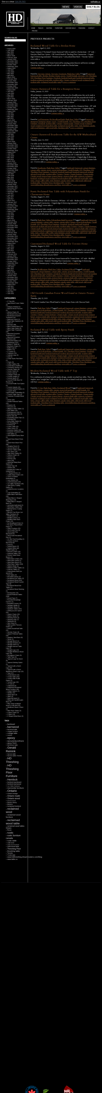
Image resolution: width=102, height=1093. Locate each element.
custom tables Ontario (67, 222)
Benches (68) (11, 324)
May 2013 (10, 268)
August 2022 (11, 90)
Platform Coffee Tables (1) (15, 567)
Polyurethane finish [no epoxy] (62, 220)
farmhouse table (12, 745)
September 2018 (12, 170)
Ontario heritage (12, 793)
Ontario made (13, 796)
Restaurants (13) (12, 593)
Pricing (34, 31)
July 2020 (10, 134)
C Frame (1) (11, 351)
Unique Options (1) (13, 691)
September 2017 (12, 191)
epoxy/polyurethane (15, 741)
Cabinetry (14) (12, 353)
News (66, 7)
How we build (70, 28)
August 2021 (11, 111)
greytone (81, 76)
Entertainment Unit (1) (14, 412)
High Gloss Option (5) (14, 453)
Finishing (81, 28)
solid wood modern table (62, 321)
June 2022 (10, 93)
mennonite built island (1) (15, 505)
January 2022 (11, 102)
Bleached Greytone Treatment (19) (13, 338)
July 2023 (10, 70)
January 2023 (11, 81)
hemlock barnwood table (85, 78)
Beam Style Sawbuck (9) (15, 321)
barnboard (11, 724)
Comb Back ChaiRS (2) (14, 366)
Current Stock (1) (13, 378)
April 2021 (10, 118)
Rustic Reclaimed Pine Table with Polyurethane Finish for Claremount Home (60, 193)
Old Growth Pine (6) (13, 530)
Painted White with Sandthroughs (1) (12, 549)
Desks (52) (11, 400)
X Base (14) (11, 714)
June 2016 (10, 215)
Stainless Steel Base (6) (15, 637)
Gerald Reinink (11, 749)
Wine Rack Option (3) (14, 710)
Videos (78, 7)
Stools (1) (10, 639)
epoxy (11, 738)
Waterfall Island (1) (13, 698)
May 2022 (10, 95)
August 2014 (11, 243)
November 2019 (12, 147)
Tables (40, 28)
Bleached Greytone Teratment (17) (13, 334)
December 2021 (12, 104)
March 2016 (11, 220)
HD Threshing (13, 20)
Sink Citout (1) (11, 623)
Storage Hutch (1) (13, 644)
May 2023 (10, 73)
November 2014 (12, 238)
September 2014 (12, 241)
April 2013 (10, 270)
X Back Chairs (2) (13, 712)
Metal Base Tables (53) (14, 507)
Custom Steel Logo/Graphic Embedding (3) (15, 391)
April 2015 (10, 229)
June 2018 (10, 175)
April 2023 (10, 75)
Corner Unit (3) (12, 373)
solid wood (10, 843)
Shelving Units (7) (13, 619)
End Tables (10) (12, 410)
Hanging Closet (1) (13, 446)
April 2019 (10, 159)
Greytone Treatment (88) (15, 432)
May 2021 (10, 116)
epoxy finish (12, 743)
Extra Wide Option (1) (14, 421)
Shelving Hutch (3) (13, 617)
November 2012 (12, 279)
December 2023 (12, 61)
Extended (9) (11, 419)
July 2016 (10, 213)
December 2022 (12, 82)
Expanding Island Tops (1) (15, 417)
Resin (9, 830)
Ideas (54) (10, 460)
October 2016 (11, 208)
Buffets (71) (11, 349)
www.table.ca (12, 859)
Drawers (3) (11, 405)
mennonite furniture (15, 788)
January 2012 (11, 290)
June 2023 (10, 72)
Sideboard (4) (11, 621)
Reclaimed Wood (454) (14, 580)
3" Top (40, 388)
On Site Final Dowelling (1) (15, 539)
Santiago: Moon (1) (13, 607)
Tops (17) (10, 673)
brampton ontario (45, 121)
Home (33, 28)
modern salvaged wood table (49, 226)
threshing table (13, 851)
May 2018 (10, 177)
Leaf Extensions (43, 119)
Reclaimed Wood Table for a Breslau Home (53, 45)
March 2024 (11, 56)
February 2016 (12, 222)
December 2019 (12, 145)
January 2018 (11, 184)
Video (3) (10, 696)
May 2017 (10, 197)
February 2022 (12, 100)
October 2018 (11, 168)
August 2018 (11, 172)
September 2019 (12, 150)
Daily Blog (93, 7)
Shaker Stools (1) (13, 616)
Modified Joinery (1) (13, 518)
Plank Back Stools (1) (14, 560)
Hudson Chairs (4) (13, 455)
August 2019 (11, 152)
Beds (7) (10, 323)
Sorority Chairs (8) (13, 632)
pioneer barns (11, 800)
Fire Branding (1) (12, 423)
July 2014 (10, 245)
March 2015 (11, 231)
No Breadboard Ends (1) (15, 523)
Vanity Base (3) (12, 694)
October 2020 (11, 129)
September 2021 (12, 109)
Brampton (34, 121)
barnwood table (12, 729)
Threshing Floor (14, 849)
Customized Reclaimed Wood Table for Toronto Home (59, 243)
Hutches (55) (11, 458)
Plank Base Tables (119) (15, 564)
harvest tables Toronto (14, 755)
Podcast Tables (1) (13, 569)
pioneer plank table (71, 176)
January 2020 (11, 143)
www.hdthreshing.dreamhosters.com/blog (24, 857)
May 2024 (10, 52)
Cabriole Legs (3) (12, 355)
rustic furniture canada (87, 126)
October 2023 (11, 64)
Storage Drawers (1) (14, 643)
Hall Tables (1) (12, 434)
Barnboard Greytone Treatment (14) (13, 316)
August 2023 (11, 68)
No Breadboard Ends (57, 119)
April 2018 (10, 179)
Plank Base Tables (73, 74)
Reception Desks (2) (14, 576)
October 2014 (11, 240)
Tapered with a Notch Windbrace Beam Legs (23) (15, 670)
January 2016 (11, 224)
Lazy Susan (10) (12, 480)
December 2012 (12, 277)
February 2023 (12, 79)
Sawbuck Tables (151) (14, 609)
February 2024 (12, 57)
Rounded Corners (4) (14, 603)
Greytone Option (43, 74)
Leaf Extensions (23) (14, 482)
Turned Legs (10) (13, 682)
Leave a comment (69, 82)
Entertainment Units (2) (14, 414)
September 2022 (12, 88)
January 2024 (11, 59)
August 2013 (11, 265)
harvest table (11, 754)
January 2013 (11, 275)
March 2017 (11, 200)
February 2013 (12, 274)
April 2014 (10, 250)
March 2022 (11, 98)
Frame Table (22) (12, 426)
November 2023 (12, 63)
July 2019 (10, 154)
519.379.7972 (20, 2)
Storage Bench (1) (13, 641)
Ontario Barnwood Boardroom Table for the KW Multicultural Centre (63, 136)
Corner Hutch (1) (12, 371)
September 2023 (12, 66)
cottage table (12, 733)
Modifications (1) (12, 516)
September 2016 (12, 209)
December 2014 (12, 236)
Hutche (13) (11, 457)
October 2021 (11, 107)
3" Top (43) (10, 301)
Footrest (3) (11, 424)
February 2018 (12, 182)
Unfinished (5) (11, 685)
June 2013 (10, 266)
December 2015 (12, 225)
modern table (58, 80)
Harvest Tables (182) (14, 450)
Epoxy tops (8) (12, 416)
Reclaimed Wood (68, 269)
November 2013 (12, 259)
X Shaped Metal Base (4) (15, 716)
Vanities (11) (11, 693)
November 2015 (12, 227)
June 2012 (10, 288)
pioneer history (12, 802)
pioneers (10, 804)
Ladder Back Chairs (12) (15, 475)
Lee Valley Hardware (13, 786)
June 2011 (10, 293)
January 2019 (11, 163)
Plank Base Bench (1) (14, 562)
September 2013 (12, 263)
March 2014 (11, 252)
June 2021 (10, 115)
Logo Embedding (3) (13, 492)
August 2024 (11, 48)
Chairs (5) (10, 362)
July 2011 (10, 292)
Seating (49, 28)
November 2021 (12, 106)
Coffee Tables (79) (13, 364)
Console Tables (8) (13, 369)
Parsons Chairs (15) (13, 551)
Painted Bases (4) (13, 546)
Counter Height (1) (13, 376)
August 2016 (11, 211)
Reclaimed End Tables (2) (15, 578)
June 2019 (10, 156)
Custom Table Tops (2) (14, 394)
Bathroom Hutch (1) (13, 319)
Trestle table (11, 855)
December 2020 (12, 125)
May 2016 (10, 216)
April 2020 (10, 140)
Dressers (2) (11, 407)
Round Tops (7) (12, 598)
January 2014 (11, 256)
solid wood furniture (13, 844)
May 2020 (10, 138)
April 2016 (10, 218)
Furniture (59, 28)
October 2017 (11, 190)
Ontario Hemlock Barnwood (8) (12, 541)
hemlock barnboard (14, 782)
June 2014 (10, 247)
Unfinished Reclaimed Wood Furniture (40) (13, 688)
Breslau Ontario (54, 76)
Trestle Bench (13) (13, 675)
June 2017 (10, 195)
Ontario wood (13, 798)
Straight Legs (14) (13, 650)
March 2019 (11, 161)
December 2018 (12, 165)
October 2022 (11, 86)
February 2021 (12, 122)
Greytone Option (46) (14, 430)
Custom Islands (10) (13, 387)
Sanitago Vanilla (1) (13, 605)
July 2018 (10, 174)
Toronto (10, 853)
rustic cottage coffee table (40, 180)
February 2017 (12, 202)
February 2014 (12, 254)
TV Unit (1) (10, 684)
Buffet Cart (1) (11, 348)
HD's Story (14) (12, 451)
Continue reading (37, 68)
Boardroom (41, 168)
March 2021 (11, 120)
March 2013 (11, 272)
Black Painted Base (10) (15, 326)
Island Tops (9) (12, 466)
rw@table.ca (95, 2)
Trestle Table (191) (13, 677)
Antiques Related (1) (13, 307)
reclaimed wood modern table (46, 126)
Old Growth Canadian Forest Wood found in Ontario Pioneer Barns (62, 294)
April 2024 (10, 54)
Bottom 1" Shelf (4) (13, 344)
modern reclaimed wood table (41, 80)
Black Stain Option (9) (14, 328)
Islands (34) (11, 467)
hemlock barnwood (14, 784)
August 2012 (11, 284)
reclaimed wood (76, 80)
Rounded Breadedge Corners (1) (13, 600)
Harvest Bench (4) (13, 448)
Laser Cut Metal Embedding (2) (12, 477)
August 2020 (11, 132)
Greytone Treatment (58, 74)
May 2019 (10, 157)
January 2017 (11, 204)
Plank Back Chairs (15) (14, 559)
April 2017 (10, 199)
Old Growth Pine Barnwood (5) (12, 533)
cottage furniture (12, 731)
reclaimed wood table (49, 82)
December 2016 (12, 206)
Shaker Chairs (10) (13, 614)
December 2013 (12, 258)
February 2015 (12, 232)
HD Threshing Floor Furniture (12, 771)
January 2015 (11, 234)
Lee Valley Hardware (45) (15, 484)
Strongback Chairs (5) (14, 655)
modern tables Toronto (54, 174)
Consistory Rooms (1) (14, 367)
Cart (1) (9, 357)
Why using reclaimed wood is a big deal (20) (13, 704)
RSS (14, 876)
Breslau (45, 76)
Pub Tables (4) (12, 575)
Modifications (42, 269)
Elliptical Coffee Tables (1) (15, 408)
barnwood (13, 726)
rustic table (11, 841)
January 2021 (11, 124)
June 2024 (10, 50)
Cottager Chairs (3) (13, 374)
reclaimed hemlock (14, 806)
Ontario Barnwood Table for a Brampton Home (55, 89)
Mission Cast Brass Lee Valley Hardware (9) (14, 513)
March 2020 (11, 141)
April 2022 (10, 97)
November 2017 (12, 188)
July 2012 (10, 286)
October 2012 (11, 281)
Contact (91, 28)
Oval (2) (10, 544)
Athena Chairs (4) (13, 312)
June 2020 (10, 136)
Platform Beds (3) (13, 566)
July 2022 (10, 91)
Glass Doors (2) (12, 428)
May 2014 (10, 249)
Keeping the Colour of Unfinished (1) (13, 470)
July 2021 (10, 113)
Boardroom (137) (12, 342)
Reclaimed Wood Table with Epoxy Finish (52, 329)
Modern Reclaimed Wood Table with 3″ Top (54, 371)
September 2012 (12, 283)
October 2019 (11, 148)
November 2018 (12, 166)
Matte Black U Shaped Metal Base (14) (14, 499)
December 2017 (12, 186)
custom (9, 735)
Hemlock (12, 779)
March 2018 (11, 181)
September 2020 (12, 131)
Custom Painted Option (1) (15, 389)
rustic (10, 832)
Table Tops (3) (12, 657)
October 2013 (11, 261)
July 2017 (10, 193)
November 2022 (12, 84)
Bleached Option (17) (14, 340)
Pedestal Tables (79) (14, 553)
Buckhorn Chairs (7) (13, 346)
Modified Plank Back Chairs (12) (13, 520)
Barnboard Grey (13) (14, 314)
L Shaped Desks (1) (13, 473)
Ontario (12, 790)
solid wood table (13, 846)
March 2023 (11, 77)
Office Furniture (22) (13, 528)
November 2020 (12, 127)
